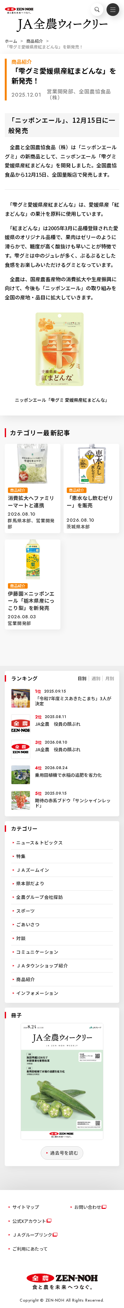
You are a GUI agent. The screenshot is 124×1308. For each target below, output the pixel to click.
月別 (109, 678)
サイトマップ (25, 1207)
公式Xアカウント (29, 1221)
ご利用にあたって (30, 1249)
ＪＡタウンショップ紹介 (42, 965)
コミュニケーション (37, 952)
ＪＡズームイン (32, 870)
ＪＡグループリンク (32, 1234)
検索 (97, 9)
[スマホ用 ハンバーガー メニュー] (113, 9)
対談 (21, 938)
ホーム (11, 41)
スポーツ (25, 911)
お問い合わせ (87, 1207)
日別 (82, 678)
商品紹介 (34, 41)
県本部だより (30, 883)
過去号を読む (64, 1153)
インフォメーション (37, 993)
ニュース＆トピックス (39, 842)
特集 (21, 856)
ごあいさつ (28, 924)
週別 (96, 678)
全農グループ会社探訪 (39, 897)
